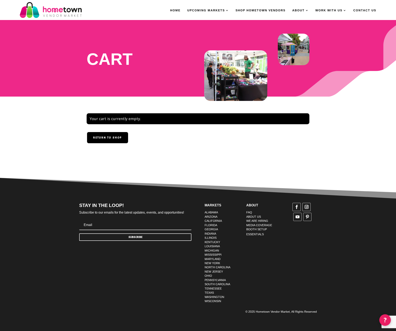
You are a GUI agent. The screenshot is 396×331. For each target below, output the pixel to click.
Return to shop (107, 137)
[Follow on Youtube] (297, 217)
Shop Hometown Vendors (260, 10)
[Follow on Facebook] (296, 207)
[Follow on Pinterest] (307, 217)
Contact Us (364, 10)
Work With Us (328, 10)
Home (175, 10)
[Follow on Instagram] (306, 207)
